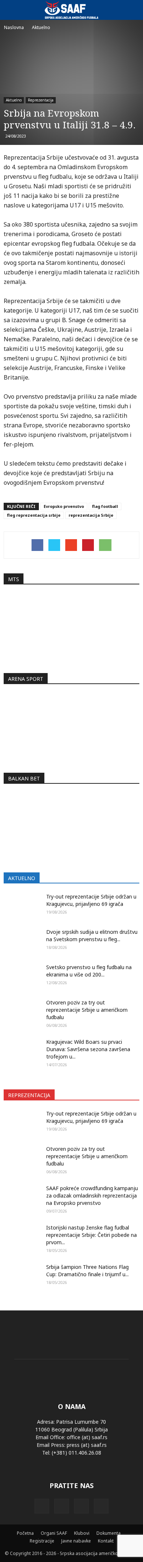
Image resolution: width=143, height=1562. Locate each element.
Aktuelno (14, 100)
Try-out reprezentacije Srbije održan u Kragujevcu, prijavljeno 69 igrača (91, 900)
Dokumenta (108, 1533)
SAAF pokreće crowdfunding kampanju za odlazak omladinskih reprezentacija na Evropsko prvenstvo (92, 1195)
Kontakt (106, 1541)
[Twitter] (81, 1506)
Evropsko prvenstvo (64, 506)
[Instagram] (61, 1506)
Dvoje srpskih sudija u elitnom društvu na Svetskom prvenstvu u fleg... (92, 935)
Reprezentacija (41, 100)
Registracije (42, 1541)
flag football (105, 506)
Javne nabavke (76, 1541)
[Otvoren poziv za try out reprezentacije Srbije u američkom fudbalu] (22, 1012)
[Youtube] (101, 1506)
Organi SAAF (54, 1533)
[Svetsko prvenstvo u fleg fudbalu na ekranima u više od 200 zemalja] (22, 976)
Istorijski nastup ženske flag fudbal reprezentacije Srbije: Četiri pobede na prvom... (91, 1235)
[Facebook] (41, 1506)
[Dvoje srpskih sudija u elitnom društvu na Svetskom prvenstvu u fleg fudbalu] (22, 941)
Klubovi (81, 1533)
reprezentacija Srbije (91, 515)
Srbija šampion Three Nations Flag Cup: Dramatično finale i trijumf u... (87, 1270)
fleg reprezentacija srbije (33, 515)
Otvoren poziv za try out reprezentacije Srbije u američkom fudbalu (87, 1010)
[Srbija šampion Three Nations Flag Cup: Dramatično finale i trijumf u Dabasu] (22, 1278)
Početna (25, 1533)
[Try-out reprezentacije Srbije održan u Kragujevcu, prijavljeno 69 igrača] (22, 906)
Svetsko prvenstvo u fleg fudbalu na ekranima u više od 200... (89, 971)
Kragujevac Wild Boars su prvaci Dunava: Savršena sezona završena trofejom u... (88, 1049)
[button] (132, 10)
